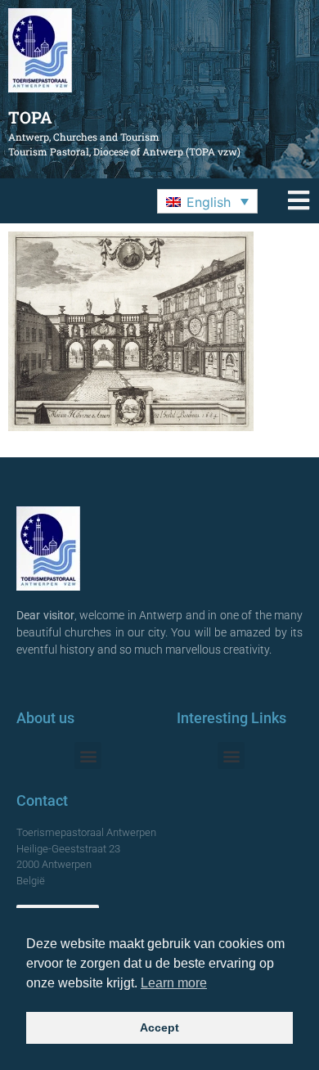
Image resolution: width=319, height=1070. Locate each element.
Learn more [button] (174, 983)
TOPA (30, 117)
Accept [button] (159, 1027)
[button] (207, 201)
